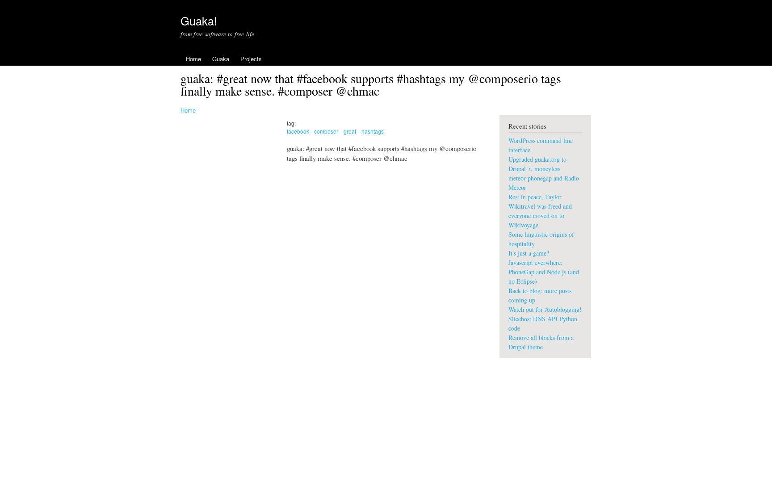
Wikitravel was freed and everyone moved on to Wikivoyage (540, 215)
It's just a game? (528, 253)
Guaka (220, 59)
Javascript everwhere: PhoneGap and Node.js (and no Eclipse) (543, 271)
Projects (251, 59)
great (350, 131)
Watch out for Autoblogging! (545, 309)
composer (326, 131)
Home (193, 59)
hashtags (372, 131)
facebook (298, 131)
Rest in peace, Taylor (535, 197)
